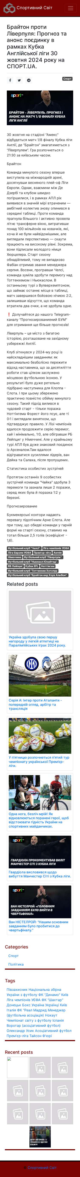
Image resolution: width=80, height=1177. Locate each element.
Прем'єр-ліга (42, 552)
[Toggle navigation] (71, 8)
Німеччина (14, 557)
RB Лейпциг (15, 566)
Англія (58, 552)
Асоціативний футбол (53, 1030)
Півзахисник (17, 989)
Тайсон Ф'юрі (40, 1036)
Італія (11, 1010)
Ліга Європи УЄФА (19, 552)
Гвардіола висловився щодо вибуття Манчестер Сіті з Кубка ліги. (40, 874)
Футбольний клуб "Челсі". (24, 548)
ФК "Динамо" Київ (53, 995)
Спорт (67, 78)
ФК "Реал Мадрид (32, 1010)
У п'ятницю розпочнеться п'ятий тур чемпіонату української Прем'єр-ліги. (39, 761)
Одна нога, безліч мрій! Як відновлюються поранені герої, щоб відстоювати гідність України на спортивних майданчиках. (39, 820)
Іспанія (58, 1020)
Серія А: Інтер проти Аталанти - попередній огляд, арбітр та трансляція (35, 704)
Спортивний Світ (33, 7)
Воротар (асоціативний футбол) (34, 1025)
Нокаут (51, 1015)
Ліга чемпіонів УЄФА (56, 548)
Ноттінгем (47, 566)
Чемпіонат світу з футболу (29, 1020)
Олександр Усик (20, 1030)
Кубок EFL (31, 566)
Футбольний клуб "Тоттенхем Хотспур (32, 570)
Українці (52, 1005)
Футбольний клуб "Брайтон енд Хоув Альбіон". (37, 575)
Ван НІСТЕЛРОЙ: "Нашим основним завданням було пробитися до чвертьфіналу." (38, 926)
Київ (63, 1005)
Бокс (26, 1005)
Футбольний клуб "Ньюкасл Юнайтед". (33, 561)
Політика (16, 964)
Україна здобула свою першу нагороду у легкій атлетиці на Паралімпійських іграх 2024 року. (37, 641)
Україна (38, 1005)
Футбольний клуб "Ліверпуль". (43, 557)
